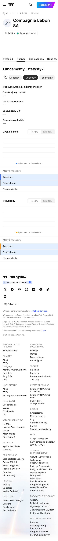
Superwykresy (10, 350)
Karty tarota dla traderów (42, 441)
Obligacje (7, 366)
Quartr (43, 331)
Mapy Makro (9, 433)
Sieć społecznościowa (13, 459)
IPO (5, 414)
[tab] (13, 77)
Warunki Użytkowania (40, 456)
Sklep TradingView (39, 438)
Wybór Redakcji (10, 491)
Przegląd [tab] (8, 58)
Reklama (34, 522)
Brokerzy (34, 373)
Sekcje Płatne (9, 510)
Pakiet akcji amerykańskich (37, 402)
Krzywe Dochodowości (14, 427)
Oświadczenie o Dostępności (38, 474)
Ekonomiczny (9, 404)
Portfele (7, 424)
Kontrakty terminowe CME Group (40, 390)
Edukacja (7, 488)
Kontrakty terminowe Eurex (40, 396)
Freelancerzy (9, 507)
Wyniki (6, 408)
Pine (5, 379)
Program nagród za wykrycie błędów (39, 486)
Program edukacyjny (40, 535)
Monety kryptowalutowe (14, 369)
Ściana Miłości (10, 462)
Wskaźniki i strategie (13, 500)
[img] (31, 33)
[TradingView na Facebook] (12, 289)
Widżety (34, 500)
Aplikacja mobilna (11, 446)
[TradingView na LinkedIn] (34, 289)
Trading (6, 484)
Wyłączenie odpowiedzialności (39, 461)
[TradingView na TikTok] (48, 289)
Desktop (7, 449)
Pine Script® (9, 437)
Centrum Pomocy (38, 422)
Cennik (33, 354)
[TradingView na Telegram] (41, 289)
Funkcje (34, 350)
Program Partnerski (39, 531)
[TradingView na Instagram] (26, 289)
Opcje (6, 430)
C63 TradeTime (37, 445)
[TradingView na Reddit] (5, 297)
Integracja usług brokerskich (38, 526)
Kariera (33, 426)
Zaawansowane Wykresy (42, 509)
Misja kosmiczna (38, 416)
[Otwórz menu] (4, 5)
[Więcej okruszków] (14, 13)
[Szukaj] (31, 5)
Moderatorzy (9, 475)
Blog (32, 419)
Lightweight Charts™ (40, 506)
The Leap (34, 379)
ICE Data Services (39, 311)
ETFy (5, 363)
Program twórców (11, 468)
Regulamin (8, 472)
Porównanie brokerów (40, 376)
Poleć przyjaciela (11, 465)
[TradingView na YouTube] (19, 289)
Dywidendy (8, 411)
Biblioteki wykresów (39, 503)
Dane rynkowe (37, 357)
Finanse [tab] (21, 58)
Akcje (5, 360)
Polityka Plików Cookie (41, 469)
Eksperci (7, 503)
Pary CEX (7, 373)
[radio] (34, 132)
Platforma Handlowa (40, 513)
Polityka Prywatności (40, 466)
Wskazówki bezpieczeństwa (38, 480)
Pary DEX (7, 376)
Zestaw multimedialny (40, 429)
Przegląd (34, 369)
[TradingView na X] (5, 289)
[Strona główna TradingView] (11, 5)
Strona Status (36, 490)
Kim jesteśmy (36, 412)
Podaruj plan (36, 360)
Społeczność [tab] (36, 58)
